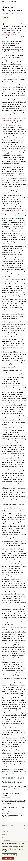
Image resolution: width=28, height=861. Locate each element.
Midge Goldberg (6, 784)
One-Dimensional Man (17, 210)
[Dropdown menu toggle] (14, 825)
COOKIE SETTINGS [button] (9, 854)
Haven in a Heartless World (9, 280)
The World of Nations (19, 229)
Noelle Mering (5, 797)
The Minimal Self (6, 428)
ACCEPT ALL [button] (8, 858)
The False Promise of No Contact (10, 795)
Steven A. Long (5, 811)
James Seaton (5, 13)
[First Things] (14, 1)
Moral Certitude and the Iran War (12, 808)
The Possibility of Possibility (12, 782)
